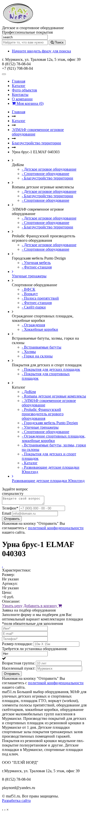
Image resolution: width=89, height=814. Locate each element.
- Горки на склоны (37, 356)
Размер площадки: (17, 644)
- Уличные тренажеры (40, 427)
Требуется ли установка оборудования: (34, 649)
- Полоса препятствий (40, 298)
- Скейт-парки (34, 307)
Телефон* (10, 508)
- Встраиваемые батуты (41, 347)
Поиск (59, 42)
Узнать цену (12, 606)
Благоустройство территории (36, 143)
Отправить (12, 519)
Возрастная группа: (18, 663)
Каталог (18, 86)
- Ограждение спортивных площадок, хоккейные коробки (54, 438)
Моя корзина (30, 103)
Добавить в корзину (40, 606)
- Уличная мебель (36, 263)
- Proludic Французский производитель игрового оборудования (43, 413)
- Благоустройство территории (47, 178)
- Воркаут (30, 294)
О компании (22, 99)
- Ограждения (33, 325)
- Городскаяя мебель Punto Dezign (50, 423)
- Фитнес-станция (37, 267)
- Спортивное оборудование (45, 174)
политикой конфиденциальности (56, 528)
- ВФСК (28, 289)
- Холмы (29, 352)
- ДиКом (29, 392)
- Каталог (30, 463)
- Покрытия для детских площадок (51, 369)
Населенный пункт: (18, 668)
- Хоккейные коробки (40, 329)
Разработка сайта (16, 800)
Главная (18, 81)
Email (6, 513)
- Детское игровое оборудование (49, 169)
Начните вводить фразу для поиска (41, 51)
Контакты (20, 94)
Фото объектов (24, 90)
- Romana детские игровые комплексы (54, 396)
